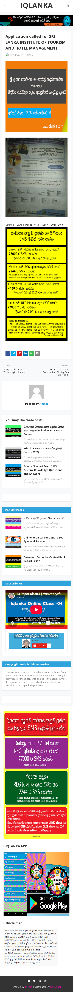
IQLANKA (36, 5)
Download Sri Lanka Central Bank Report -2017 (45, 559)
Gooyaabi (55, 986)
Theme (28, 986)
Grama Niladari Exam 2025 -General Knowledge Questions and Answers (43, 470)
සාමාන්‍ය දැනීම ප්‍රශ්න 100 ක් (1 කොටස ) (46, 518)
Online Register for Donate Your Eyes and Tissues (44, 539)
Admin (16, 54)
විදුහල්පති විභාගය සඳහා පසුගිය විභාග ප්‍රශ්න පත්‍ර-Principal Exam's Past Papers (44, 430)
